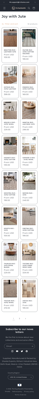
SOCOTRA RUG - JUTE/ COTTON (10, 194)
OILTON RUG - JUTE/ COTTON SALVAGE (28, 51)
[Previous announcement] (4, 2)
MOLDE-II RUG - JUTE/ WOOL (10, 123)
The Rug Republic (18, 389)
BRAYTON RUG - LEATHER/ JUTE (10, 51)
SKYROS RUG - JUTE (28, 194)
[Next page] (25, 318)
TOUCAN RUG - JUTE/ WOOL (9, 301)
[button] (4, 8)
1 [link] (13, 319)
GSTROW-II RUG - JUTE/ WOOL (29, 158)
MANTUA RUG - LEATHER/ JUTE (29, 123)
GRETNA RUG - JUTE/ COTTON (28, 229)
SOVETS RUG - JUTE (9, 229)
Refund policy (17, 391)
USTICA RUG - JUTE (28, 301)
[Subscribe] (32, 346)
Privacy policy (29, 391)
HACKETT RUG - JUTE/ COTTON (10, 158)
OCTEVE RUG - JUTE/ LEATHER (10, 88)
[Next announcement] (35, 2)
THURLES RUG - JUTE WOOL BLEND (10, 265)
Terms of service (20, 394)
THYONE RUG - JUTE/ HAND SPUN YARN (28, 265)
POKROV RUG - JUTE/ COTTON (28, 88)
